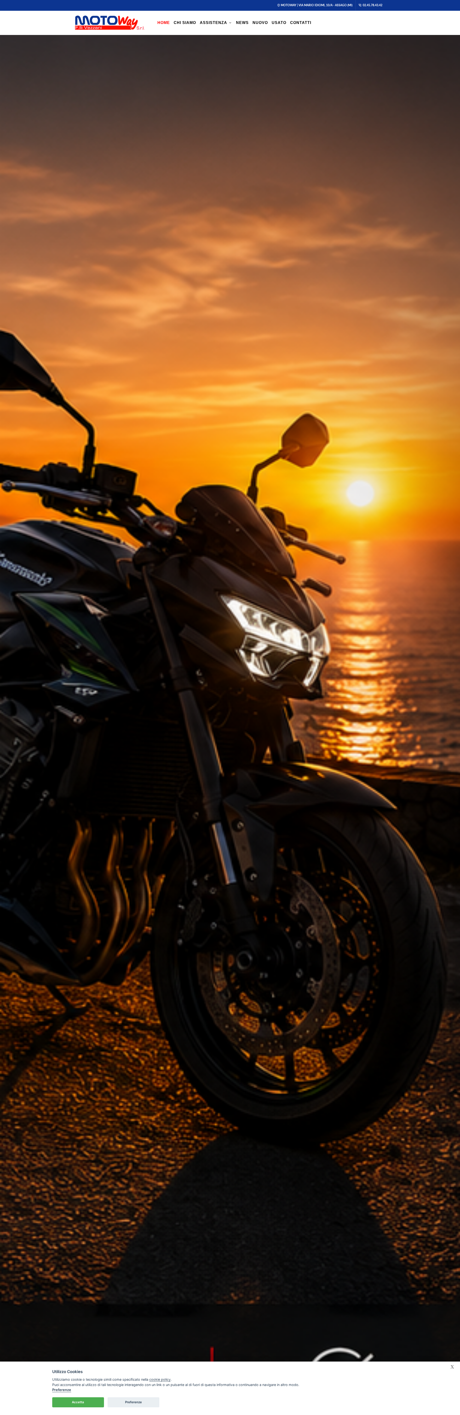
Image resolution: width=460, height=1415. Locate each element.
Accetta (78, 1402)
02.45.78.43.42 (372, 5)
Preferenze (61, 1390)
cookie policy (160, 1379)
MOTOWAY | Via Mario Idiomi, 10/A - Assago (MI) (316, 5)
